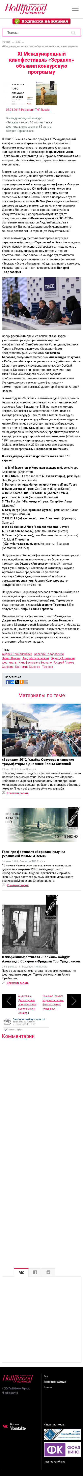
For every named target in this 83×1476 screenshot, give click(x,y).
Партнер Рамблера (54, 1461)
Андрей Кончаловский (17, 654)
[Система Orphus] (26, 1031)
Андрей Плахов (64, 662)
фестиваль (9, 662)
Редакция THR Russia (35, 109)
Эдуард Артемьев (63, 658)
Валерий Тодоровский (49, 654)
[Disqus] (41, 1094)
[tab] (21, 1272)
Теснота (47, 666)
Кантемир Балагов (27, 666)
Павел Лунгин (11, 658)
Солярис (7, 666)
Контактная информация (55, 1381)
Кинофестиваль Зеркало (35, 662)
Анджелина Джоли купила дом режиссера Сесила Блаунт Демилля (27, 1001)
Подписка (48, 1387)
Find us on (18, 1427)
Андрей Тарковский (35, 658)
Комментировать (18, 793)
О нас (46, 1376)
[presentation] (21, 1273)
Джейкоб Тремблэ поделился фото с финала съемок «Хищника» (53, 1001)
